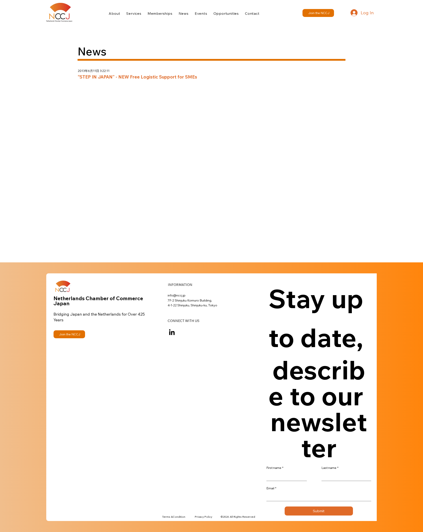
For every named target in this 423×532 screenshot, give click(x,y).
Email (271, 488)
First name (274, 468)
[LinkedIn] (172, 332)
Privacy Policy (203, 516)
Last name (329, 468)
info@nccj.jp (177, 295)
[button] (318, 13)
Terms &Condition (173, 516)
